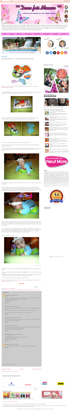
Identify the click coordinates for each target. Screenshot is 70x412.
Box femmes (64, 180)
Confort (51, 181)
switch (60, 185)
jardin (53, 180)
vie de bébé (67, 177)
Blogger (52, 408)
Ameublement (59, 183)
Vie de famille (66, 173)
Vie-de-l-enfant (36, 289)
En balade (58, 179)
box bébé (53, 181)
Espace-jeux (6, 289)
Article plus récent (6, 369)
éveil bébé (60, 181)
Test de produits (30, 289)
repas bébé (50, 185)
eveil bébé (56, 181)
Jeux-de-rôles (49, 176)
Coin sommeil (52, 175)
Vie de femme (51, 173)
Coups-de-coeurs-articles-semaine (62, 174)
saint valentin (54, 185)
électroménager (54, 183)
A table (65, 175)
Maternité (60, 178)
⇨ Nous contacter (52, 186)
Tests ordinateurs (65, 183)
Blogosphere (52, 174)
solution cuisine (63, 182)
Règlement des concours (48, 180)
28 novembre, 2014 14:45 (17, 334)
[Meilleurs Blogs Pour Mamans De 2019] (56, 256)
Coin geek (46, 175)
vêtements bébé (46, 186)
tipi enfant (63, 185)
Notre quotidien (46, 178)
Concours (56, 173)
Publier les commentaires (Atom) (12, 371)
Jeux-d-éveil (11, 289)
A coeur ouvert (59, 176)
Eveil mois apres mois (65, 181)
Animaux (49, 182)
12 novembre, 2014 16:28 (13, 295)
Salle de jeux (25, 289)
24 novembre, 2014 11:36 (16, 317)
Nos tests (16, 289)
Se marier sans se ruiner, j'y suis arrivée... (21, 52)
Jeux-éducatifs (51, 178)
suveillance (58, 185)
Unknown (7, 295)
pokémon (48, 185)
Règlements (9, 401)
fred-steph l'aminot (8, 334)
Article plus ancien (37, 369)
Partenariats (20, 289)
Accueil (21, 369)
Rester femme (46, 179)
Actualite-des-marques (58, 180)
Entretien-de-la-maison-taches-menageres (53, 177)
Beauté (50, 179)
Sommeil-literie (53, 179)
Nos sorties (64, 178)
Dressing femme (56, 178)
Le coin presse (59, 182)
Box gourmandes (53, 182)
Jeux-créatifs (64, 176)
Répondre (7, 314)
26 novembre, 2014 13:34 (12, 325)
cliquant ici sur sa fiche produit (23, 280)
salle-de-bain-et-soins (59, 175)
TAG (61, 183)
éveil (48, 186)
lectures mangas (49, 183)
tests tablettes (46, 182)
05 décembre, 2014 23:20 (13, 344)
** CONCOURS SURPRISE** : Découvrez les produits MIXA (59, 127)
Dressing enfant (53, 176)
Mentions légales (15, 401)
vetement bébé (67, 185)
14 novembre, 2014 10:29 (14, 306)
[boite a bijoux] (52, 395)
